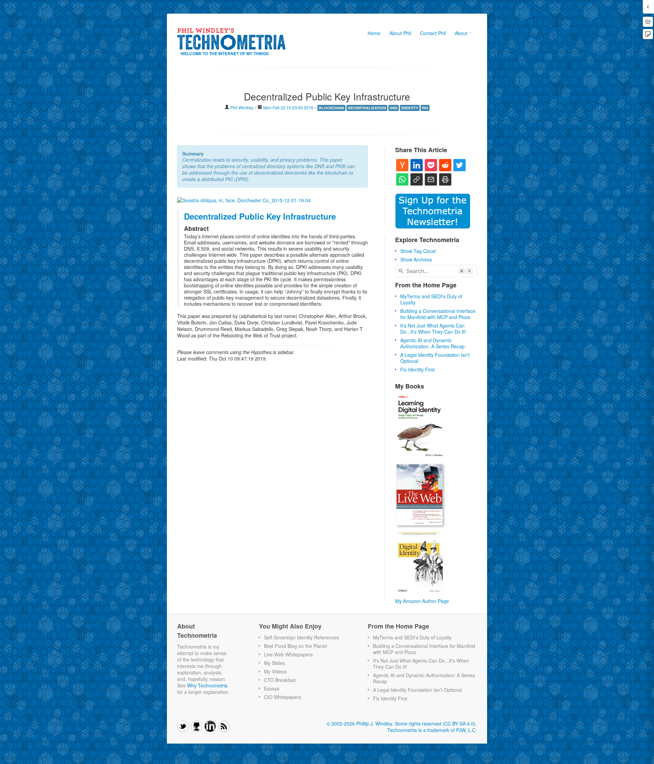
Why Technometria (207, 685)
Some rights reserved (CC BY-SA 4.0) (435, 723)
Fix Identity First (417, 369)
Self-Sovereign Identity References (301, 637)
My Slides (274, 662)
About (462, 33)
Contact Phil (433, 33)
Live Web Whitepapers (288, 654)
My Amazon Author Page (422, 601)
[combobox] (436, 271)
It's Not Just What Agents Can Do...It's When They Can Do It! (433, 328)
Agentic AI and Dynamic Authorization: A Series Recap (432, 343)
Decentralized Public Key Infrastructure (260, 216)
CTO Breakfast (280, 680)
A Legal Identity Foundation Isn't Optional (435, 357)
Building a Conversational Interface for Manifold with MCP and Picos (438, 313)
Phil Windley (242, 107)
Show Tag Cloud (418, 251)
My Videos (275, 671)
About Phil (400, 33)
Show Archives (416, 259)
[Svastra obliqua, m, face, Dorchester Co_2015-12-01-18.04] (244, 199)
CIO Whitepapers (282, 697)
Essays (271, 688)
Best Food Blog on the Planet (295, 645)
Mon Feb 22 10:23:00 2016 (288, 107)
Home (374, 33)
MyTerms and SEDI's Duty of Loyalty (431, 299)
